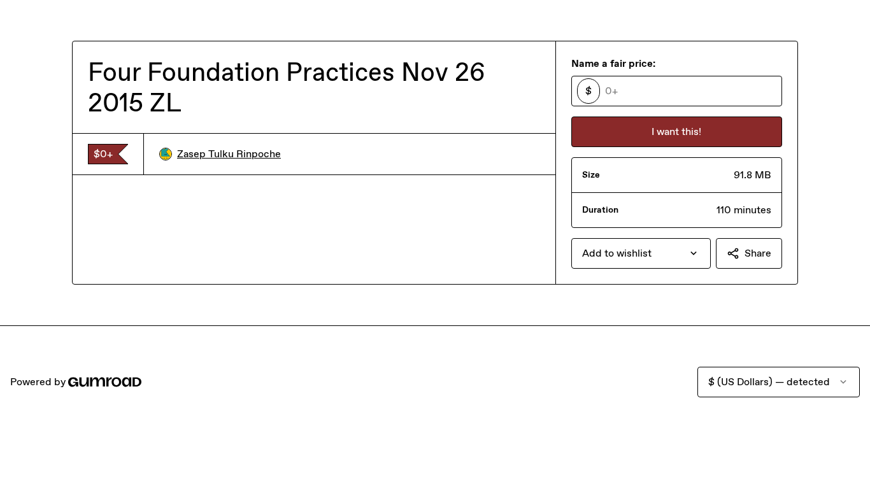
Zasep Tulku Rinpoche (229, 154)
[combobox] (641, 253)
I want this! (676, 131)
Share (758, 253)
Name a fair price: (613, 63)
